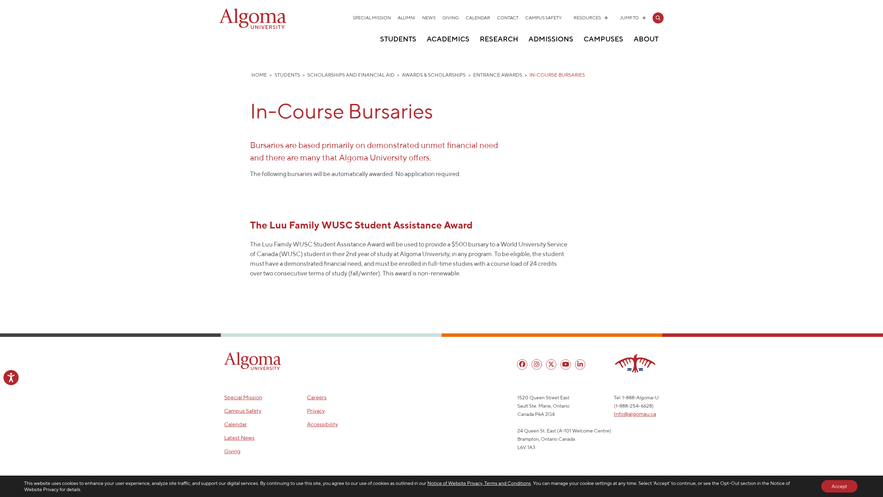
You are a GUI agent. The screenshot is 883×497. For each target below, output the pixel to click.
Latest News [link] (239, 438)
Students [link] (398, 39)
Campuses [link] (603, 39)
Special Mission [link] (372, 17)
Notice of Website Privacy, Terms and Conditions (479, 483)
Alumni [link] (406, 17)
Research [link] (499, 39)
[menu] (522, 364)
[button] (252, 361)
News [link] (429, 17)
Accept (839, 486)
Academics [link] (448, 39)
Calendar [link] (478, 17)
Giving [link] (451, 17)
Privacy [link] (316, 411)
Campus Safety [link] (543, 17)
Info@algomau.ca (635, 414)
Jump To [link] (629, 17)
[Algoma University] (252, 28)
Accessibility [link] (322, 424)
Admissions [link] (550, 39)
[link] (658, 17)
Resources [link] (587, 17)
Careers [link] (317, 397)
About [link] (646, 39)
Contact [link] (507, 17)
